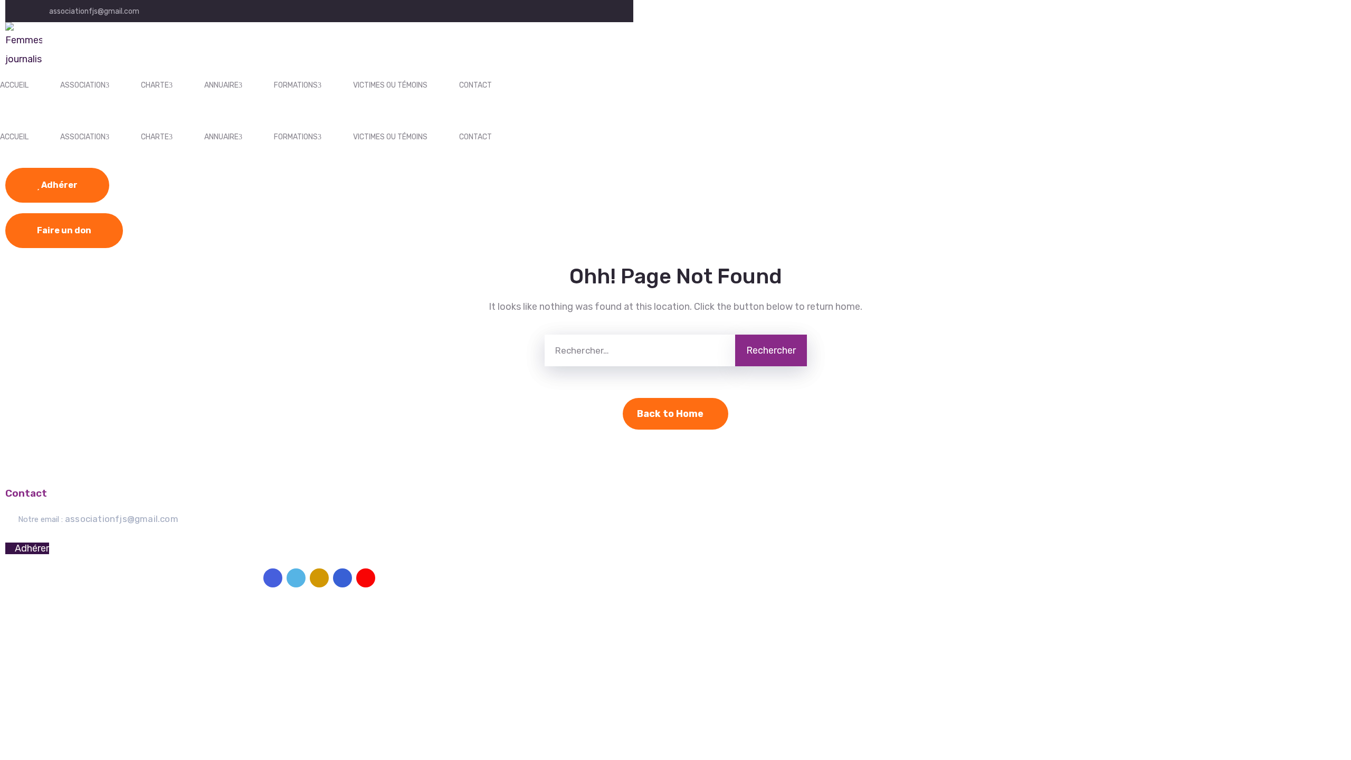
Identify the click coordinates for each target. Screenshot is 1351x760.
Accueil (14, 85)
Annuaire (221, 85)
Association (83, 85)
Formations (296, 85)
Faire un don (64, 230)
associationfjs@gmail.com (94, 11)
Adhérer (59, 185)
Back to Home (670, 414)
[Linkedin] (342, 577)
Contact (475, 85)
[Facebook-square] (272, 577)
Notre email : (98, 519)
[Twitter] (296, 577)
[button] (27, 548)
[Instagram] (319, 577)
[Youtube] (365, 577)
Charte (155, 85)
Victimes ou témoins (390, 85)
